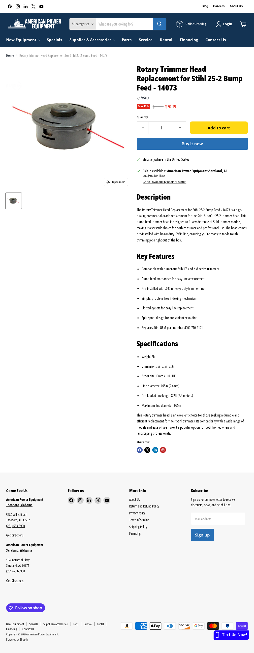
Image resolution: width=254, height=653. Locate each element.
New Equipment (21, 39)
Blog (205, 6)
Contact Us (215, 39)
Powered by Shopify (17, 639)
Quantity (142, 117)
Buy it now (192, 144)
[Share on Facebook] (140, 450)
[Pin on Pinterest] (163, 450)
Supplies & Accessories (90, 39)
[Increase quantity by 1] (180, 127)
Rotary (144, 97)
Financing (189, 39)
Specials (54, 39)
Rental (166, 39)
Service (146, 39)
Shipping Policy (138, 526)
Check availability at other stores (164, 182)
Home (10, 55)
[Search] (159, 24)
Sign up (202, 535)
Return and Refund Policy (144, 506)
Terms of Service (139, 519)
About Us (236, 6)
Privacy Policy (137, 513)
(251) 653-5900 (15, 525)
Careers (219, 6)
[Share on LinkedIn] (155, 450)
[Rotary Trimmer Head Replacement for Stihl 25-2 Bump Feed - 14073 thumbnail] (14, 201)
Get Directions (15, 535)
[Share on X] (147, 450)
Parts (126, 39)
